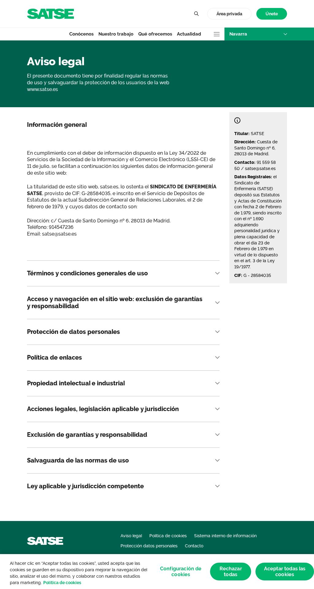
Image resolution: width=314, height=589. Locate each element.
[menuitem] (271, 14)
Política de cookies (62, 582)
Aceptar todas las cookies (285, 571)
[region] (157, 571)
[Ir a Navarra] (50, 13)
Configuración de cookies (181, 571)
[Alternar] (196, 13)
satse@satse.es (260, 168)
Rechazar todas (231, 571)
